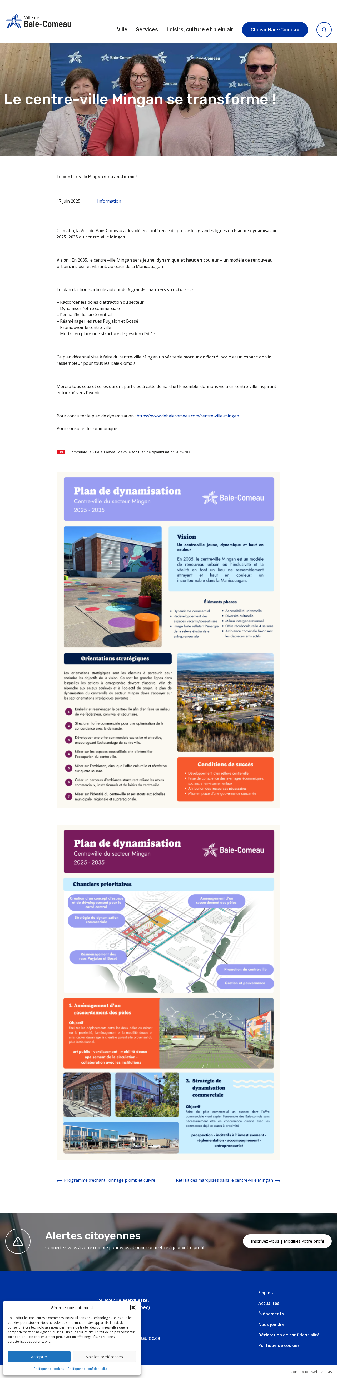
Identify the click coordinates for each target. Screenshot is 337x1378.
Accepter (39, 1356)
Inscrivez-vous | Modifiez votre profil (287, 1241)
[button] (133, 1307)
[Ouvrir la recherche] (324, 29)
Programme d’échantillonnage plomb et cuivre (109, 1180)
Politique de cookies (49, 1368)
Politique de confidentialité (88, 1368)
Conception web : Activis (311, 1371)
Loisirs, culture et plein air (200, 29)
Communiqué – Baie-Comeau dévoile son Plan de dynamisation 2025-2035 (130, 452)
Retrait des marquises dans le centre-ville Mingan (224, 1180)
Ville (122, 29)
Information (109, 201)
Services (147, 29)
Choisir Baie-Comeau (275, 30)
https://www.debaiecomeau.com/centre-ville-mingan (188, 416)
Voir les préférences (104, 1356)
